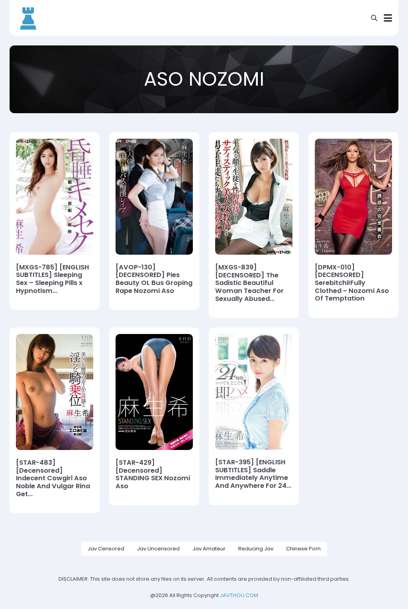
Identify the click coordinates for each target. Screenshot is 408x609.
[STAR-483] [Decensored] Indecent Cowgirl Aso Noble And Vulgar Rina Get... (53, 478)
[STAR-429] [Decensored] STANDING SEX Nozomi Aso (153, 474)
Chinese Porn (303, 548)
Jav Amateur (209, 548)
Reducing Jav (255, 548)
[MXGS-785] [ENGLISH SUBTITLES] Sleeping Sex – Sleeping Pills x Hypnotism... (52, 279)
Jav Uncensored (158, 548)
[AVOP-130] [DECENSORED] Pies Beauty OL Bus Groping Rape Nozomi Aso (154, 279)
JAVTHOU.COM (239, 595)
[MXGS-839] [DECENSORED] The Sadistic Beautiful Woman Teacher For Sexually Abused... (249, 283)
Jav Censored (106, 548)
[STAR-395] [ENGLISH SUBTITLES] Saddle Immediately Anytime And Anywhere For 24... (253, 474)
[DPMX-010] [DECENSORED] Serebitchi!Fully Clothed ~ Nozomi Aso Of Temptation (352, 283)
